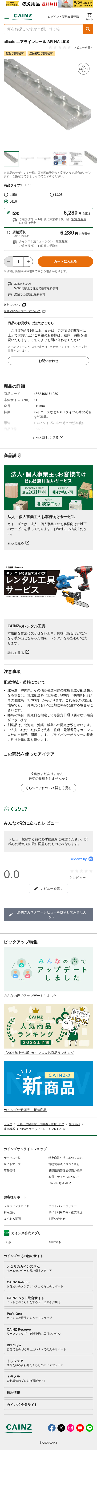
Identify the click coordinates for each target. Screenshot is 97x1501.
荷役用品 (74, 1124)
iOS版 (7, 1242)
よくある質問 (12, 1218)
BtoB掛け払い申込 (60, 1183)
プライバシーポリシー (62, 1206)
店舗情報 (9, 1170)
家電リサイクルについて (64, 1177)
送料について (12, 304)
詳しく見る (16, 652)
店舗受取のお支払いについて (22, 311)
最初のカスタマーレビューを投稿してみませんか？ (51, 914)
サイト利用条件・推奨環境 (65, 1212)
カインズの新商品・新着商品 (25, 1110)
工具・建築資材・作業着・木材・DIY (40, 1124)
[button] (88, 29)
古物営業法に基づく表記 (64, 1164)
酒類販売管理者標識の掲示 (65, 1170)
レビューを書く (83, 47)
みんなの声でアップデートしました (30, 996)
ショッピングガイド (16, 1206)
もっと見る (16, 543)
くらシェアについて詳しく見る (48, 788)
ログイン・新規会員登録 (63, 16)
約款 (51, 839)
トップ (8, 1124)
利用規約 (9, 1212)
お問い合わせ (48, 361)
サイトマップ (12, 1164)
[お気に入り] (83, 69)
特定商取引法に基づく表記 (65, 1157)
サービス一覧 (12, 1157)
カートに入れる (65, 261)
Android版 (54, 1242)
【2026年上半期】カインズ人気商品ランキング (39, 1053)
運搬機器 (9, 1129)
